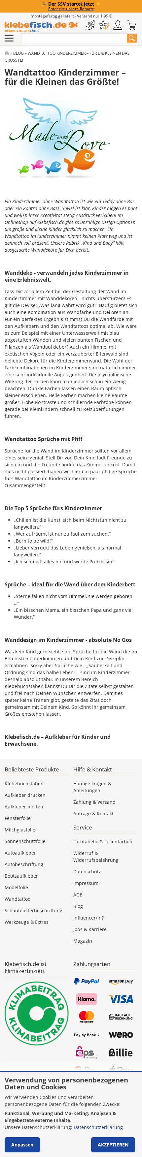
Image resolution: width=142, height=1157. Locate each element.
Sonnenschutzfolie (25, 841)
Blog (18, 53)
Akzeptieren (113, 1144)
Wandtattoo (17, 899)
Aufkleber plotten (24, 806)
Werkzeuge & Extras (27, 922)
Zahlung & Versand (94, 802)
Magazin (82, 941)
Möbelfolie (16, 887)
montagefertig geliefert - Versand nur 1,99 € (71, 16)
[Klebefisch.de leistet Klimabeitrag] (37, 1014)
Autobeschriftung (24, 864)
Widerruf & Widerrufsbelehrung (96, 856)
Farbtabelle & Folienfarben (102, 841)
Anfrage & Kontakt (93, 813)
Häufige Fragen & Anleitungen (92, 787)
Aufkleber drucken (25, 795)
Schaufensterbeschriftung (33, 910)
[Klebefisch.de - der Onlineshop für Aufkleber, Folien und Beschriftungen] (7, 53)
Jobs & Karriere (90, 929)
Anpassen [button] (22, 1144)
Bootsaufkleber (21, 876)
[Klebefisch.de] (41, 27)
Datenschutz (87, 871)
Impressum (85, 883)
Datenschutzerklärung (98, 1127)
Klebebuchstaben (24, 783)
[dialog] (71, 1114)
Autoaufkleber (20, 853)
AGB (78, 894)
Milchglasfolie (20, 830)
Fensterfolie (18, 818)
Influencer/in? (88, 918)
